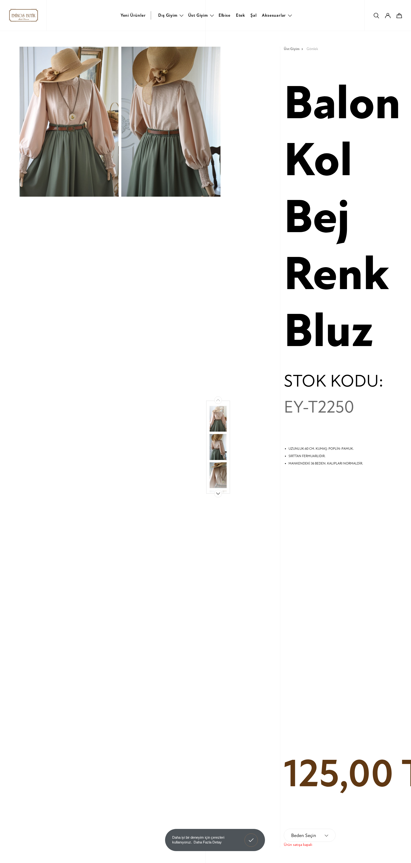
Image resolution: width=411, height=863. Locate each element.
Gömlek (312, 49)
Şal (253, 15)
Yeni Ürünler (133, 15)
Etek (240, 15)
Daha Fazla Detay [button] (208, 842)
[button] (218, 493)
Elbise (224, 15)
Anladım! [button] (251, 836)
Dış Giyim (167, 15)
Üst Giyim (198, 15)
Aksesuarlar (274, 15)
